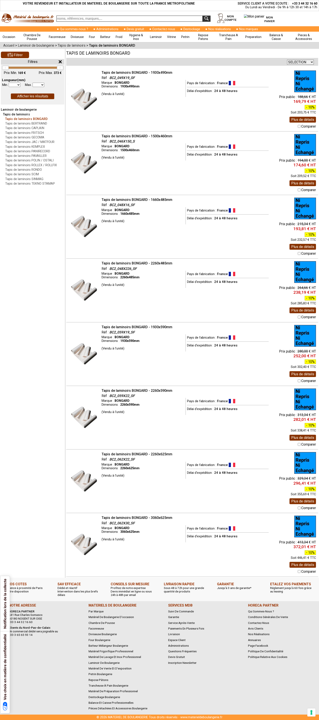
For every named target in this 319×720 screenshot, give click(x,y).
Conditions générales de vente (268, 617)
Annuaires (254, 640)
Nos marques (248, 29)
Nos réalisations (219, 29)
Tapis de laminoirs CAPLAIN (24, 128)
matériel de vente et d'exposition (110, 668)
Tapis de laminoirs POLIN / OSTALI (29, 160)
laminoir (156, 37)
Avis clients (255, 628)
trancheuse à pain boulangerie (108, 685)
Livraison (174, 634)
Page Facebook (258, 645)
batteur (105, 37)
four (92, 37)
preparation (253, 37)
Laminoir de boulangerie (19, 110)
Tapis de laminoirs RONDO (23, 170)
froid (119, 37)
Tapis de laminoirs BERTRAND (26, 123)
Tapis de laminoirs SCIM (22, 174)
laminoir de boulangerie (104, 662)
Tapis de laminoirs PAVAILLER (26, 156)
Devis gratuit (135, 29)
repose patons (203, 37)
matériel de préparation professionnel (113, 691)
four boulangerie (99, 640)
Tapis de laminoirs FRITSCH (24, 133)
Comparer (308, 126)
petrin (185, 37)
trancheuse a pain (228, 37)
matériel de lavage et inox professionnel (115, 657)
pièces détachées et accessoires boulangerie (118, 708)
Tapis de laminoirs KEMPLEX (25, 147)
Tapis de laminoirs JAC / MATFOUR (29, 142)
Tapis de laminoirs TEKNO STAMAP (30, 183)
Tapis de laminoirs (16, 114)
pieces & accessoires (303, 37)
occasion (9, 37)
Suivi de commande (181, 611)
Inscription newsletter (182, 662)
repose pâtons (98, 680)
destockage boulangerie (104, 697)
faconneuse (57, 37)
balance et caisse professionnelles (111, 702)
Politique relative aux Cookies (267, 657)
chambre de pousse (32, 37)
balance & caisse (276, 37)
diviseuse (77, 37)
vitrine (171, 37)
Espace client (177, 640)
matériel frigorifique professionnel (111, 651)
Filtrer (18, 55)
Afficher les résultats (32, 96)
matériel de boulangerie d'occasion (111, 617)
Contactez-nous (163, 29)
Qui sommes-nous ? (74, 29)
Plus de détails (302, 120)
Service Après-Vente (181, 623)
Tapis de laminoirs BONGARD (26, 119)
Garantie (173, 617)
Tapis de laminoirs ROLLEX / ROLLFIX (31, 165)
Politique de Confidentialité (265, 651)
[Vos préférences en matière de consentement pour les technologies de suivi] (311, 712)
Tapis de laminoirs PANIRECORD (27, 151)
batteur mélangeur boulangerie (108, 645)
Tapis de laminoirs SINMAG (24, 179)
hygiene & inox (136, 37)
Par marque (96, 611)
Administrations (107, 29)
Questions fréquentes (182, 651)
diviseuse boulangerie (103, 634)
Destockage (191, 29)
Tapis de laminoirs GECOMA (24, 137)
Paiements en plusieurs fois (186, 628)
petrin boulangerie (100, 674)
